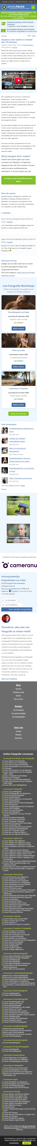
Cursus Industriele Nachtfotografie (15, 829)
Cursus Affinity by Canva (12, 1105)
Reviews (18, 689)
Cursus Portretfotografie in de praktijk (16, 1007)
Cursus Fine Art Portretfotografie (15, 1022)
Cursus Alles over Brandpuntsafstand (16, 779)
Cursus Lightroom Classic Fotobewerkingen (19, 855)
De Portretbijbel (18, 710)
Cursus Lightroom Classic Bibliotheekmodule (19, 861)
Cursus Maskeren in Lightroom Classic (17, 844)
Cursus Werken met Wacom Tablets (16, 1094)
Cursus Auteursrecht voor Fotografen (16, 1101)
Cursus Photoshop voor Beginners (15, 877)
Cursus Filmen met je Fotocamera (15, 1068)
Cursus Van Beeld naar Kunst (14, 933)
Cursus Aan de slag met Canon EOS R (17, 827)
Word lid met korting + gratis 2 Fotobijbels (16, 12)
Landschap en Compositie (18, 388)
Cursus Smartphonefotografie (14, 817)
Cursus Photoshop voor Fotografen (16, 881)
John (3, 239)
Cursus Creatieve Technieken (14, 931)
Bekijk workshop (18, 328)
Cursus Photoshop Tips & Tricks (15, 903)
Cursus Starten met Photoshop (14, 879)
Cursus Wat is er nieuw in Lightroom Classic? (19, 867)
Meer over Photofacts (9, 679)
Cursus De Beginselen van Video (15, 1070)
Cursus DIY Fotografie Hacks (13, 830)
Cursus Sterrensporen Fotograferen (16, 981)
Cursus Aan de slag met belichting (15, 765)
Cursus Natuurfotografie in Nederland (16, 963)
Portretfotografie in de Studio (18, 312)
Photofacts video (18, 692)
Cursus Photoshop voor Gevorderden (16, 884)
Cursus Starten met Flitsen (13, 1003)
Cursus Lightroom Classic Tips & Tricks (17, 854)
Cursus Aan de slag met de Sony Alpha (17, 823)
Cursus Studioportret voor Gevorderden (17, 1030)
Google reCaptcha (9, 594)
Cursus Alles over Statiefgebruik (15, 785)
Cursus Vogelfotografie (11, 993)
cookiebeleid (13, 1143)
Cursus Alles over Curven (12, 907)
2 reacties (14, 47)
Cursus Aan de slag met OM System (16, 834)
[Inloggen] (34, 2)
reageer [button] (10, 222)
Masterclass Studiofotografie (13, 1029)
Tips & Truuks (18, 699)
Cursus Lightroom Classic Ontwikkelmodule (19, 852)
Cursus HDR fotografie (11, 808)
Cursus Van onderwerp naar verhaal (16, 935)
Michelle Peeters (28, 45)
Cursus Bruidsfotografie (11, 1043)
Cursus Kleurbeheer (10, 804)
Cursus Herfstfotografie (11, 960)
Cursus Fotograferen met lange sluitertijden (19, 979)
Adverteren (18, 738)
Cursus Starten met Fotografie (14, 761)
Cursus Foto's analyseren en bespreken (17, 799)
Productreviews (8, 1107)
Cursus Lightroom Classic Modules (16, 850)
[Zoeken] (33, 7)
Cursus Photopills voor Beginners (15, 1082)
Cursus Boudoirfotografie (12, 1005)
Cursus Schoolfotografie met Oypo (15, 1061)
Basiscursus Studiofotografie (13, 1032)
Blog (18, 685)
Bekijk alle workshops (18, 414)
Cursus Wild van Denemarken (14, 969)
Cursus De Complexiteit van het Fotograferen (19, 940)
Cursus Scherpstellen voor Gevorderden (17, 766)
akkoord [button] (26, 1143)
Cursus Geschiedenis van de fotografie (17, 770)
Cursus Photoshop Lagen (12, 888)
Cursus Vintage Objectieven (13, 949)
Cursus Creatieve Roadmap (13, 936)
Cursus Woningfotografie (12, 1051)
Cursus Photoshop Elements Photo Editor (18, 908)
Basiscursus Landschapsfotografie (15, 977)
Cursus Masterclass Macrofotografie (16, 958)
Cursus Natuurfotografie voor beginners (17, 956)
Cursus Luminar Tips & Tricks (14, 921)
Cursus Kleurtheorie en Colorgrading (16, 882)
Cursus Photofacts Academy (13, 1118)
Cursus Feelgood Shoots (12, 1020)
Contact (18, 731)
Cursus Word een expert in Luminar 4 (16, 924)
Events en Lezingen (10, 1116)
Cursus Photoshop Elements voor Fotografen (19, 895)
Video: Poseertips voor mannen (20, 478)
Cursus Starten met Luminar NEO (15, 919)
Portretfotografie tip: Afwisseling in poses (21, 430)
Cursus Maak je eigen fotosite (14, 1120)
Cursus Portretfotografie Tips (13, 1002)
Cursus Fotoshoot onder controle (15, 1011)
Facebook (15, 591)
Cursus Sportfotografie (11, 801)
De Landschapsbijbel (18, 713)
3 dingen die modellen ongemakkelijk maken (17, 440)
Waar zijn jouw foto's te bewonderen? (17, 450)
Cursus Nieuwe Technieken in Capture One (19, 1114)
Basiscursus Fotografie (11, 778)
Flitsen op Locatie (18, 350)
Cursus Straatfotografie (11, 797)
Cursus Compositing (10, 899)
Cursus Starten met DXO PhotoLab (16, 1087)
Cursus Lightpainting (10, 946)
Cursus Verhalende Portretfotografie (16, 1013)
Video (34, 36)
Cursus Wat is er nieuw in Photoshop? (17, 910)
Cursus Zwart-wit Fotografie (13, 942)
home (5, 36)
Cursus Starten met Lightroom (14, 841)
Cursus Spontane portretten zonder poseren (19, 1015)
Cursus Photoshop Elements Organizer (17, 897)
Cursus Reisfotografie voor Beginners (17, 793)
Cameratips (7, 768)
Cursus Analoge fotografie (12, 944)
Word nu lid (24, 14)
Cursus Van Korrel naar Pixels (14, 819)
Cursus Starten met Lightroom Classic (17, 843)
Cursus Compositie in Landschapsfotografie (19, 983)
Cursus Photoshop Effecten (13, 912)
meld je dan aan (22, 272)
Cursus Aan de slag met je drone (15, 1100)
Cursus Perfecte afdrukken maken (15, 1098)
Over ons (18, 727)
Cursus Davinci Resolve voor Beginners (17, 1072)
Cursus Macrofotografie (11, 961)
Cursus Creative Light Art (12, 947)
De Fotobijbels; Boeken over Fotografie (20, 29)
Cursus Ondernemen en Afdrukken (15, 1059)
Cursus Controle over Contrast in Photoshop (19, 890)
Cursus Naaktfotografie (11, 1016)
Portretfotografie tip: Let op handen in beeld (21, 469)
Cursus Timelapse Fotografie (13, 821)
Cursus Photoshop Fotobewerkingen (16, 905)
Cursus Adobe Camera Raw (13, 886)
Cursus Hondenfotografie (12, 995)
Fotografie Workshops (21, 2)
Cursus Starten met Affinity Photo (15, 1103)
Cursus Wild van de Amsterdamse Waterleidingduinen (15, 966)
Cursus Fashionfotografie (12, 1036)
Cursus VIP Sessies (10, 1112)
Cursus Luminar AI (10, 922)
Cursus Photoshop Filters (12, 901)
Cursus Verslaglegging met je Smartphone (18, 806)
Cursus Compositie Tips (12, 825)
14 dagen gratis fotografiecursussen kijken (18, 180)
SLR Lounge (18, 50)
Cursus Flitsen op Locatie (12, 1009)
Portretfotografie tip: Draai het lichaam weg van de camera (19, 460)
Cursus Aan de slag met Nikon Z (15, 832)
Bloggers (18, 734)
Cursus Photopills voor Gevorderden (16, 1084)
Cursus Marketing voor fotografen (15, 1058)
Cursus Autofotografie (11, 1049)
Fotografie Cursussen (8, 2)
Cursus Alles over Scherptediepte (15, 763)
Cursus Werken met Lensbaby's (14, 938)
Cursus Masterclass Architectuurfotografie (18, 803)
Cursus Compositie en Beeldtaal (15, 776)
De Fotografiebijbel (18, 717)
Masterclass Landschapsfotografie (15, 975)
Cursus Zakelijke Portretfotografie (15, 1018)
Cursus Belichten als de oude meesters (17, 1034)
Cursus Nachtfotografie (11, 812)
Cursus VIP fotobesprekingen (14, 1086)
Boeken (18, 695)
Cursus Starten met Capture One (15, 1096)
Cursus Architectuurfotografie (13, 795)
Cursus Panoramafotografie (13, 810)
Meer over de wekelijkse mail (10, 588)
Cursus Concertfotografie (12, 791)
